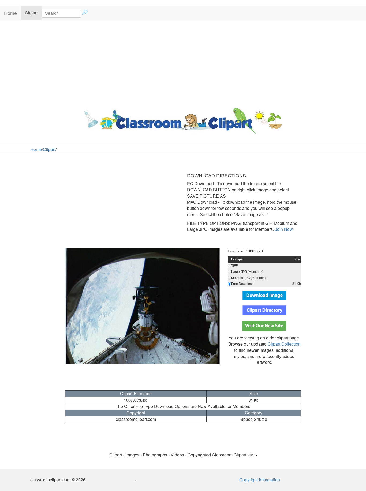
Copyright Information (259, 480)
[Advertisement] (183, 62)
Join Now (283, 229)
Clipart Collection (284, 344)
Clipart (33, 12)
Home (10, 12)
